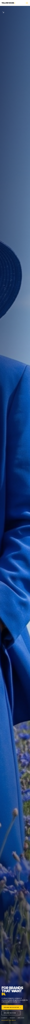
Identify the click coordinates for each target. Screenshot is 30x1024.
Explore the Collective (12, 1007)
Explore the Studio (11, 1013)
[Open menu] (26, 2)
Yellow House (8, 3)
